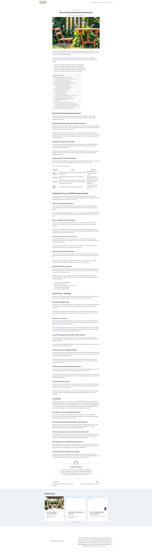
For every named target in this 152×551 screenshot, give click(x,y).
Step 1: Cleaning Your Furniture (62, 84)
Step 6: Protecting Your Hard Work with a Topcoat (66, 95)
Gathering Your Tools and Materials (63, 81)
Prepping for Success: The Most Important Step (64, 83)
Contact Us (109, 2)
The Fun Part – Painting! (59, 91)
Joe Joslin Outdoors (73, 15)
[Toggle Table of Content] (78, 76)
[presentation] (54, 502)
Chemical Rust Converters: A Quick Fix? (65, 87)
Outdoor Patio (94, 2)
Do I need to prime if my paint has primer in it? (66, 106)
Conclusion (56, 101)
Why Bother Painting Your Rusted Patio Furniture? (66, 78)
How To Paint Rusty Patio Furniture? (90, 483)
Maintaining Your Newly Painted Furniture (65, 98)
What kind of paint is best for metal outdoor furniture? (67, 105)
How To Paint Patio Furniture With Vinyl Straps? (62, 483)
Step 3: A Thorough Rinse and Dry (63, 88)
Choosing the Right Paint (61, 92)
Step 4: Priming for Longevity (62, 89)
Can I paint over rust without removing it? (65, 102)
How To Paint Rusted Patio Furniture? (62, 77)
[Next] (105, 508)
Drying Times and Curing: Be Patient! (64, 96)
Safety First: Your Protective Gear (63, 80)
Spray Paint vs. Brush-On (62, 94)
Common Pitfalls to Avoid (61, 99)
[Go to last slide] (47, 508)
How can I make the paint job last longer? (64, 108)
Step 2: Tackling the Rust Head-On (63, 85)
